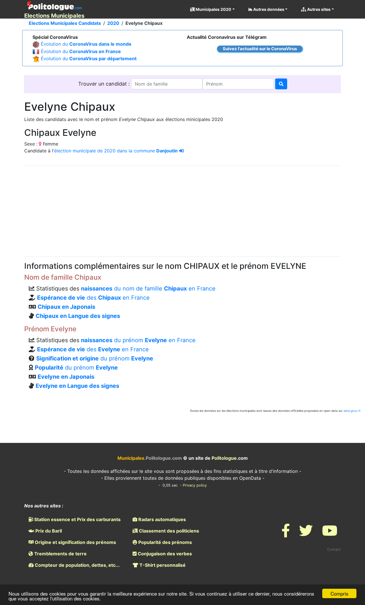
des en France (93, 297)
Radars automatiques (161, 519)
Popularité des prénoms (164, 542)
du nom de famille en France (148, 288)
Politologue (224, 458)
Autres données (268, 9)
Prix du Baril (48, 531)
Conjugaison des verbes (164, 553)
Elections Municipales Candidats (65, 23)
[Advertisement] (182, 210)
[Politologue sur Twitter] (306, 534)
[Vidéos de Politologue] (330, 534)
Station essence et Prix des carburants (77, 519)
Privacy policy (195, 485)
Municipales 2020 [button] (213, 9)
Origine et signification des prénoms (75, 542)
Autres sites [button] (318, 9)
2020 (113, 23)
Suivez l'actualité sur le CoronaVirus (260, 48)
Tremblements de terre (60, 553)
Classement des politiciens (168, 531)
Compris (339, 593)
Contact (334, 549)
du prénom (94, 358)
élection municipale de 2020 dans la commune (116, 151)
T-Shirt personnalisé (162, 565)
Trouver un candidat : (104, 84)
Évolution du (86, 44)
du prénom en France (138, 340)
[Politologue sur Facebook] (285, 534)
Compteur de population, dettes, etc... (77, 565)
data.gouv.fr (352, 410)
